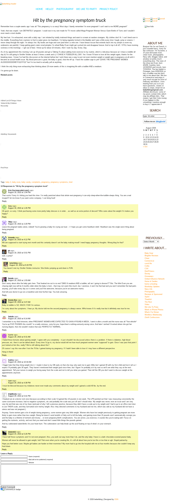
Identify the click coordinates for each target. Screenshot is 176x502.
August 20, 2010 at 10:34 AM (19, 362)
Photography (64, 9)
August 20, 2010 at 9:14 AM (19, 319)
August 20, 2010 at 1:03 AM (19, 280)
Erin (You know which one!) (18, 190)
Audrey (11, 360)
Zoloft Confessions (152, 317)
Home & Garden (151, 281)
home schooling (151, 284)
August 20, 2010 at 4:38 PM (19, 383)
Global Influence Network (155, 279)
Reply (4, 201)
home (39, 9)
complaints (36, 182)
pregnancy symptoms (59, 182)
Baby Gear (149, 253)
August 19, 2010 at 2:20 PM (19, 224)
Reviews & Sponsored (153, 294)
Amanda (11, 237)
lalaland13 (12, 432)
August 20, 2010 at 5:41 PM (19, 396)
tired (70, 182)
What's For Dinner (152, 312)
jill (9, 251)
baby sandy (26, 182)
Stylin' (147, 297)
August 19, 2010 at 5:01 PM (19, 253)
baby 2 (8, 182)
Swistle (11, 317)
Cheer (147, 258)
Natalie (11, 278)
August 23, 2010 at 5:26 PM (19, 434)
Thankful (148, 299)
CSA (146, 268)
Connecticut (149, 261)
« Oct (145, 147)
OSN (116, 499)
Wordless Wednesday (153, 315)
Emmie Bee (12, 300)
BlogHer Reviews (151, 256)
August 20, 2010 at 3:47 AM (19, 302)
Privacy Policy (109, 9)
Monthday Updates (152, 287)
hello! (50, 9)
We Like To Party (86, 9)
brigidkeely (12, 394)
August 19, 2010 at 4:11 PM (19, 239)
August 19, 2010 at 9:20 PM (20, 265)
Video (147, 304)
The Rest (148, 302)
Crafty (147, 266)
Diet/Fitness (149, 271)
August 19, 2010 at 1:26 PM (19, 208)
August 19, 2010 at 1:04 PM (19, 192)
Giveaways (149, 276)
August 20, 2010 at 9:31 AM (19, 337)
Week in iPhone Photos (154, 310)
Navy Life (148, 289)
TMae (10, 222)
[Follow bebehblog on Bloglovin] (155, 123)
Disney (147, 274)
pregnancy (45, 182)
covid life (148, 263)
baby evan (16, 182)
